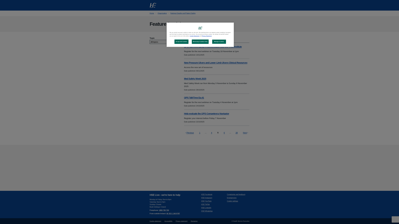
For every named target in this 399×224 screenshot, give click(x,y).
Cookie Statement (194, 36)
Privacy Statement (207, 36)
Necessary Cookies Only (200, 41)
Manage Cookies (219, 41)
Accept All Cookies (181, 41)
